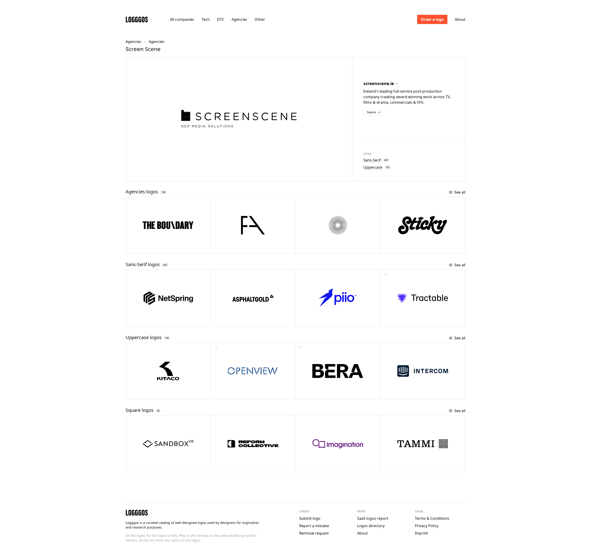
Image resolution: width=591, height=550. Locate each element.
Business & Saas (154, 321)
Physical (148, 467)
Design (317, 467)
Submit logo (309, 518)
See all (459, 192)
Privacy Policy (426, 525)
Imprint (421, 533)
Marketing (320, 394)
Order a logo (432, 19)
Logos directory (371, 525)
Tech (206, 19)
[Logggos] (137, 19)
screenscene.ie (378, 83)
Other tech (405, 321)
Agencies (239, 19)
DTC (220, 19)
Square (374, 112)
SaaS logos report (372, 518)
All (182, 19)
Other (260, 19)
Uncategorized (240, 321)
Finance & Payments (242, 394)
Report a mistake (314, 525)
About (460, 19)
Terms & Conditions (432, 518)
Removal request (314, 533)
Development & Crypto (329, 321)
